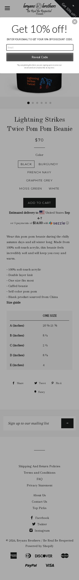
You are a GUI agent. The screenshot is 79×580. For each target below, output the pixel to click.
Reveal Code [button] (40, 57)
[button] (74, 21)
